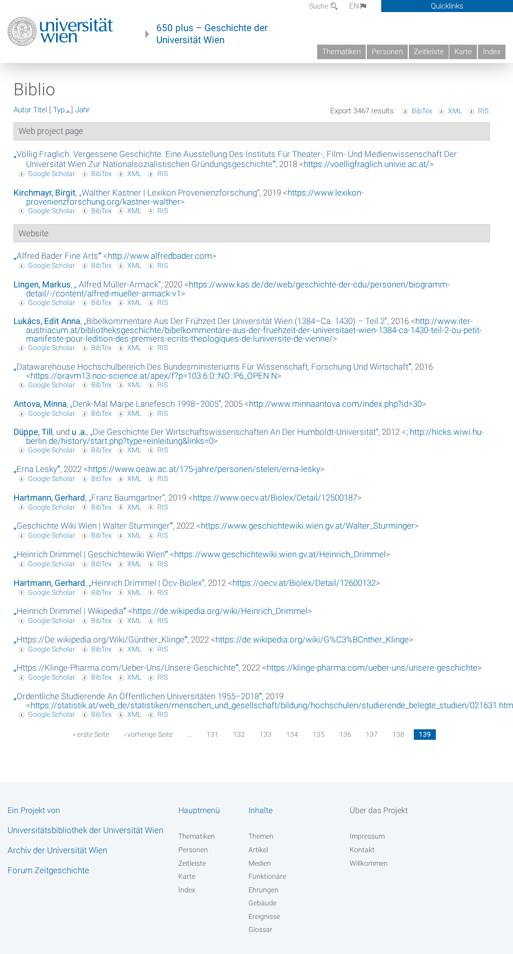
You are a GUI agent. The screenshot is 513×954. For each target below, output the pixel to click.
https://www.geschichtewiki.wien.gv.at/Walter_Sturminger (307, 526)
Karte (463, 51)
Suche (319, 6)
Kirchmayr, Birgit (45, 193)
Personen (387, 51)
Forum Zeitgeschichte (48, 870)
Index (491, 51)
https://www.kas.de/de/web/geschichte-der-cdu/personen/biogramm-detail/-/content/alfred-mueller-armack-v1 (238, 288)
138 (398, 734)
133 (266, 734)
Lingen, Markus (42, 284)
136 (345, 734)
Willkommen (369, 863)
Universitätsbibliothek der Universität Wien (85, 830)
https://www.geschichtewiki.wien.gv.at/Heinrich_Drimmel (280, 554)
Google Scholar (51, 174)
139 (425, 734)
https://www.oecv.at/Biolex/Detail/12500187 (275, 498)
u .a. (79, 432)
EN (354, 6)
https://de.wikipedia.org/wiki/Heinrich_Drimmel (220, 611)
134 (292, 734)
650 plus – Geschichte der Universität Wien (212, 34)
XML (455, 111)
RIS (483, 111)
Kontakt (362, 850)
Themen (261, 836)
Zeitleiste (429, 51)
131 (212, 734)
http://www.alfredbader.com (160, 256)
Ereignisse (264, 916)
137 (372, 734)
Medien (259, 863)
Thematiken (341, 51)
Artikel (258, 850)
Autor (22, 109)
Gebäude (262, 903)
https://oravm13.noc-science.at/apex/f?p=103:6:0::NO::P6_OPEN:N (154, 376)
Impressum (367, 836)
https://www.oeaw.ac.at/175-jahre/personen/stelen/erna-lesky (204, 469)
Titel (40, 109)
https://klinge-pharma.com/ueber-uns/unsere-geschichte (372, 668)
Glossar (260, 929)
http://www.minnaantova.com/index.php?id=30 (335, 404)
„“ (235, 159)
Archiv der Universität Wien (57, 850)
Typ (59, 109)
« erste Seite (91, 734)
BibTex (422, 111)
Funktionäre (267, 876)
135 (319, 734)
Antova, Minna (40, 404)
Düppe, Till (33, 432)
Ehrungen (263, 890)
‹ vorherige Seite (148, 734)
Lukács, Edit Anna (47, 321)
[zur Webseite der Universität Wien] (60, 31)
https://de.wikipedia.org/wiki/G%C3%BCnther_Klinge (312, 639)
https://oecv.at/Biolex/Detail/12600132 (304, 583)
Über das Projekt (379, 810)
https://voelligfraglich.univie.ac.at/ (366, 164)
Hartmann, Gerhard (49, 498)
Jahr (82, 109)
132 (239, 734)
